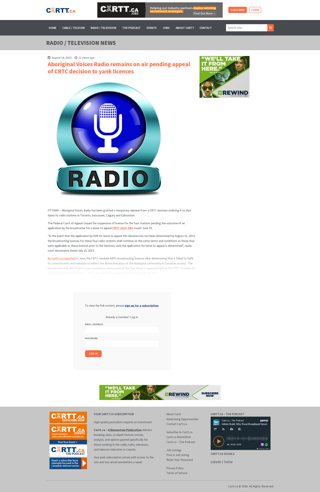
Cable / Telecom (73, 28)
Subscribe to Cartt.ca (179, 432)
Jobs (166, 28)
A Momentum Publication (125, 430)
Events (152, 28)
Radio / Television (103, 28)
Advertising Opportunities (182, 419)
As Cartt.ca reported (62, 258)
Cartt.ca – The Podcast (180, 442)
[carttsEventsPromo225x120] (68, 434)
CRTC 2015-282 (122, 228)
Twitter (228, 461)
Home (52, 28)
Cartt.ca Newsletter (178, 437)
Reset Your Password (179, 460)
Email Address (94, 324)
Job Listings (174, 450)
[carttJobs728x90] (159, 10)
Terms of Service (176, 473)
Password (91, 338)
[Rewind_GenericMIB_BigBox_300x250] (225, 77)
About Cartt (185, 28)
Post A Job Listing (177, 455)
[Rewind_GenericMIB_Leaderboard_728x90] (160, 392)
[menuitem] (52, 27)
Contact (206, 28)
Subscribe (237, 10)
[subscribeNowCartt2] (68, 417)
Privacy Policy (175, 468)
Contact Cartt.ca (176, 424)
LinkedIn (216, 461)
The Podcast (131, 28)
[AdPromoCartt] (68, 463)
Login (255, 10)
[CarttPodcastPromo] (68, 450)
